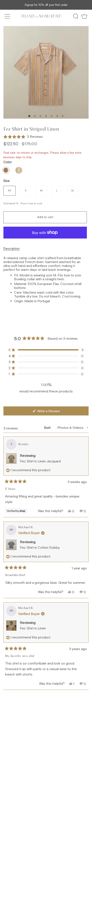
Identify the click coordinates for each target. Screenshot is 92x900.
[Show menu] (7, 16)
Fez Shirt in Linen (33, 628)
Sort (47, 427)
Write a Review (54, 412)
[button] (23, 136)
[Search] (76, 16)
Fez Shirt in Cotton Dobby (40, 547)
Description (11, 248)
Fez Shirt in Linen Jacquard (40, 461)
